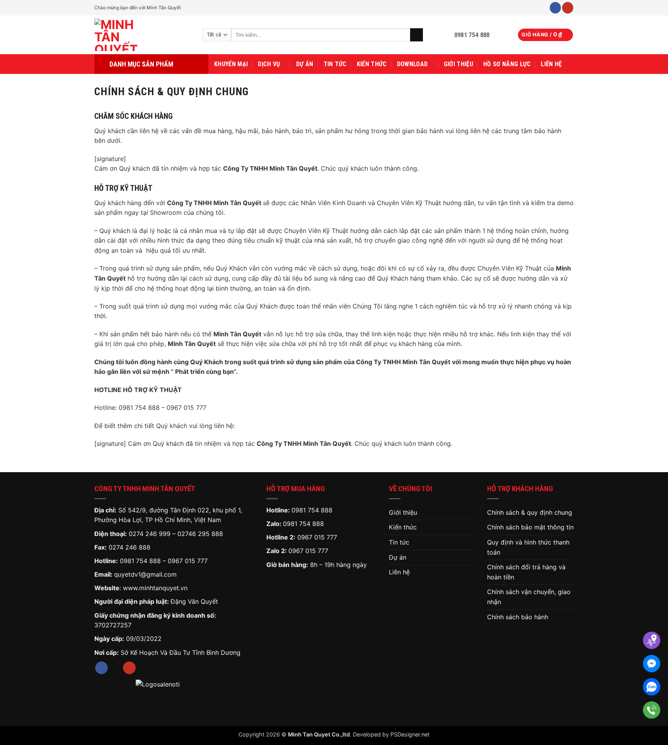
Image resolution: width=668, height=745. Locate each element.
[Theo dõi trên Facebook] (555, 8)
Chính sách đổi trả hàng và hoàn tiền (526, 572)
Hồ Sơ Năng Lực (507, 64)
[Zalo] (651, 686)
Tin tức (335, 64)
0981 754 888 (140, 561)
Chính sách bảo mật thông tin (530, 527)
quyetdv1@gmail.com (145, 574)
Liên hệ (551, 64)
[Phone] (651, 710)
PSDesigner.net (409, 734)
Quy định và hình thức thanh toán (528, 547)
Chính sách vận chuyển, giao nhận (529, 597)
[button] (504, 34)
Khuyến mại (231, 64)
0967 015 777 (188, 561)
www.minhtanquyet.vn (155, 588)
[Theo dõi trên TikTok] (115, 668)
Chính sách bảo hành (517, 617)
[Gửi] (416, 34)
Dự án (305, 64)
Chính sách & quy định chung (529, 512)
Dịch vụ (269, 64)
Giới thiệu (458, 64)
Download (412, 64)
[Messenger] (651, 663)
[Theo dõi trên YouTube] (567, 8)
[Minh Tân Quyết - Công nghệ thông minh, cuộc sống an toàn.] (142, 34)
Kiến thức (372, 64)
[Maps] (651, 640)
